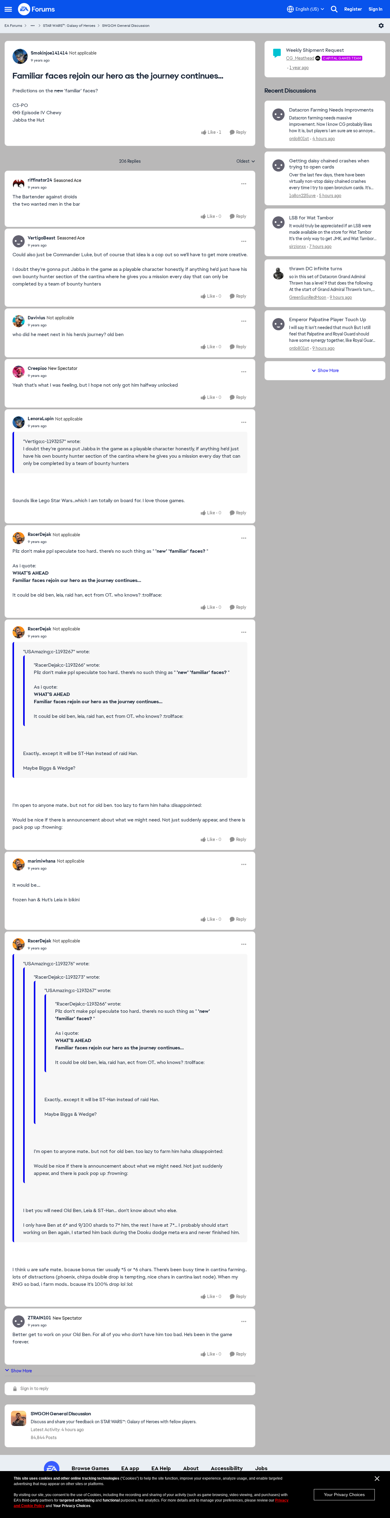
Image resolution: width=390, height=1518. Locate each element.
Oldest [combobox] (245, 161)
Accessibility (227, 1468)
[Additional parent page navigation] (32, 25)
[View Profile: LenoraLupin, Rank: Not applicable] (18, 422)
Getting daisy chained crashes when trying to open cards (329, 164)
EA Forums (13, 25)
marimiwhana (41, 861)
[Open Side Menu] (8, 9)
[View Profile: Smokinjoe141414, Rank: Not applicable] (20, 56)
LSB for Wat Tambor (311, 218)
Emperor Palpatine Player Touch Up (327, 320)
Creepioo (37, 368)
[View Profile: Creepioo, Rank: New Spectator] (18, 372)
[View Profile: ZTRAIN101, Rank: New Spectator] (18, 1321)
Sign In (375, 9)
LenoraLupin (41, 418)
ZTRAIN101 (39, 1318)
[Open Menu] (381, 25)
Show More (21, 1371)
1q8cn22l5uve (302, 195)
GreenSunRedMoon (307, 297)
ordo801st (299, 138)
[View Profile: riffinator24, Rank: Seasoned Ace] (18, 184)
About (191, 1468)
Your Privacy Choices (344, 1494)
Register (353, 9)
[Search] (334, 9)
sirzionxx (297, 246)
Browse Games (90, 1468)
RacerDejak (39, 534)
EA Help (161, 1468)
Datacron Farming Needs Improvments (331, 110)
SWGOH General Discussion (126, 25)
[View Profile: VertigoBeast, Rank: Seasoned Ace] (18, 241)
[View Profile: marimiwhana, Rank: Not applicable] (18, 864)
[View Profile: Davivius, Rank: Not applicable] (18, 321)
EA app (130, 1468)
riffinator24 (40, 180)
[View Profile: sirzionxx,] (278, 222)
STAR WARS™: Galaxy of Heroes (69, 25)
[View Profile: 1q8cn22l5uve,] (278, 165)
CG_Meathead (300, 58)
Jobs (261, 1468)
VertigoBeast (41, 238)
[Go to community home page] (36, 9)
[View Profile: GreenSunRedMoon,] (278, 273)
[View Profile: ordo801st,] (278, 114)
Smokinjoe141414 (49, 53)
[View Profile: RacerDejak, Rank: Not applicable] (18, 538)
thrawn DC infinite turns (315, 269)
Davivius (36, 318)
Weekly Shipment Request (315, 50)
